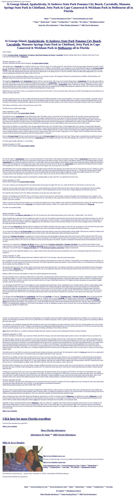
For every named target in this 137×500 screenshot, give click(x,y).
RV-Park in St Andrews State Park (53, 248)
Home (26, 487)
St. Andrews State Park (23, 215)
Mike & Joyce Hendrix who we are (54, 456)
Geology (54, 22)
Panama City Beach (88, 41)
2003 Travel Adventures (90, 25)
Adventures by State (40, 435)
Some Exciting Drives (69, 494)
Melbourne (65, 48)
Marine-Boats (45, 22)
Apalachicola (36, 41)
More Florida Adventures (70, 25)
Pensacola (18, 66)
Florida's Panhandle (79, 296)
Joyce (34, 221)
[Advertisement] (68, 15)
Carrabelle (13, 44)
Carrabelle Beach (91, 298)
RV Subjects (84, 22)
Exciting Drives (64, 22)
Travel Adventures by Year (61, 18)
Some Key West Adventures (48, 25)
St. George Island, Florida (40, 63)
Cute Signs (74, 22)
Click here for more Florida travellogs (27, 418)
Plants (36, 22)
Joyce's (30, 269)
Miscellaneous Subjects (97, 22)
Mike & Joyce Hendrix (14, 442)
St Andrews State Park (60, 41)
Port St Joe (20, 296)
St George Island (13, 55)
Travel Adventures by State (83, 18)
